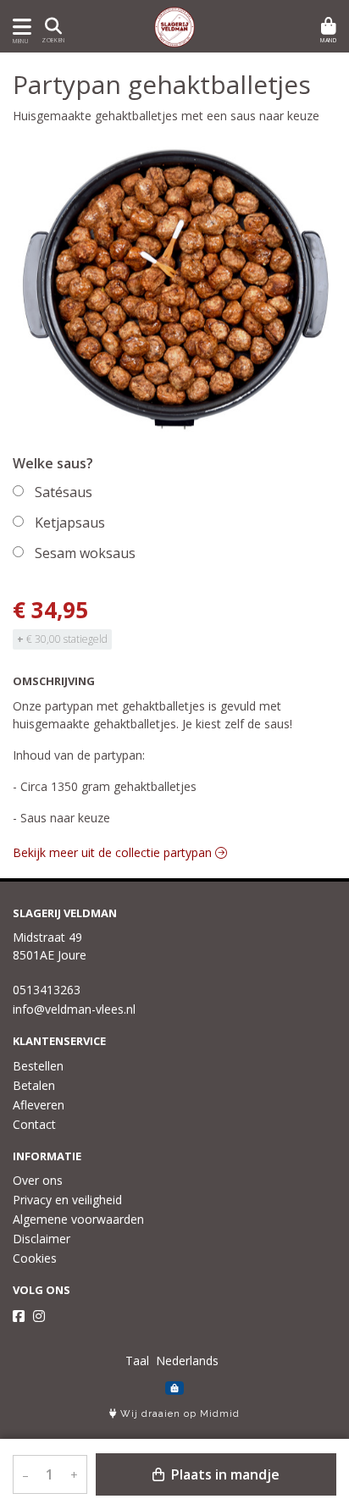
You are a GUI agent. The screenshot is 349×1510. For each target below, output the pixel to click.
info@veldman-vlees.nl (74, 1009)
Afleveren (38, 1105)
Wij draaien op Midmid (178, 1413)
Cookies (35, 1258)
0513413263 (46, 990)
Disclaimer (41, 1239)
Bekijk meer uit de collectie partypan (114, 852)
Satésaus (63, 492)
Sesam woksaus (85, 553)
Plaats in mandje (224, 1474)
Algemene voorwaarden (78, 1219)
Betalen (34, 1085)
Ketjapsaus (70, 522)
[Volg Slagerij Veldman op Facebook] (19, 1316)
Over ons (38, 1180)
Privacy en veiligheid (67, 1200)
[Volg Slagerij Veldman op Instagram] (39, 1316)
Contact (34, 1124)
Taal (137, 1360)
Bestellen (38, 1066)
